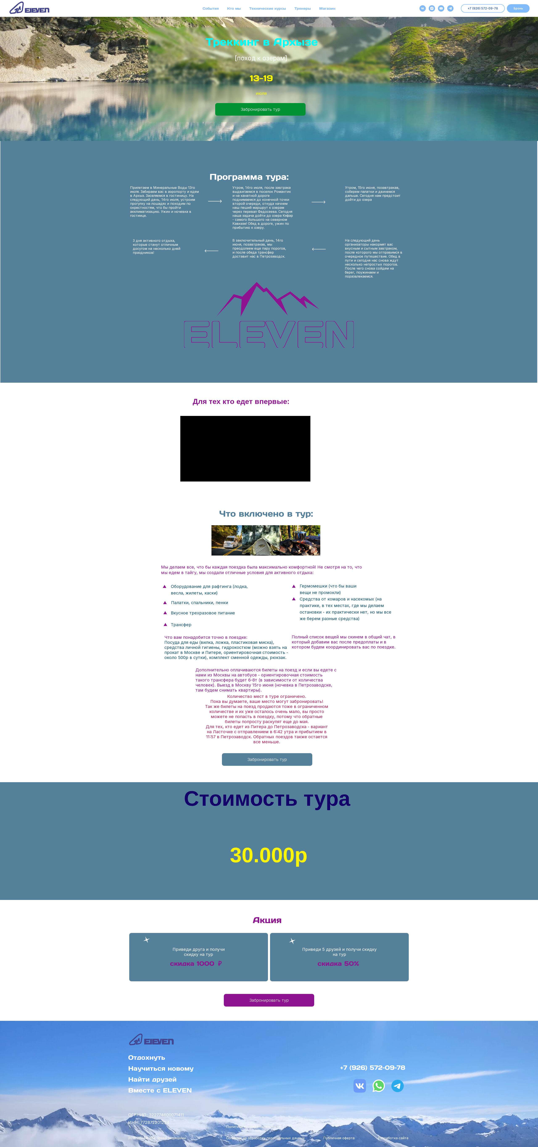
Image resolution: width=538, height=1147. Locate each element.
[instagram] (432, 8)
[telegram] (450, 8)
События (211, 8)
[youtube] (441, 8)
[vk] (422, 8)
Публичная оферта (339, 1138)
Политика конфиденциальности (253, 1127)
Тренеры (302, 8)
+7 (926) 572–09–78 (372, 1068)
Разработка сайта (393, 1138)
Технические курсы (267, 8)
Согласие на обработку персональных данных (265, 1138)
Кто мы (234, 8)
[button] (518, 8)
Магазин (327, 8)
